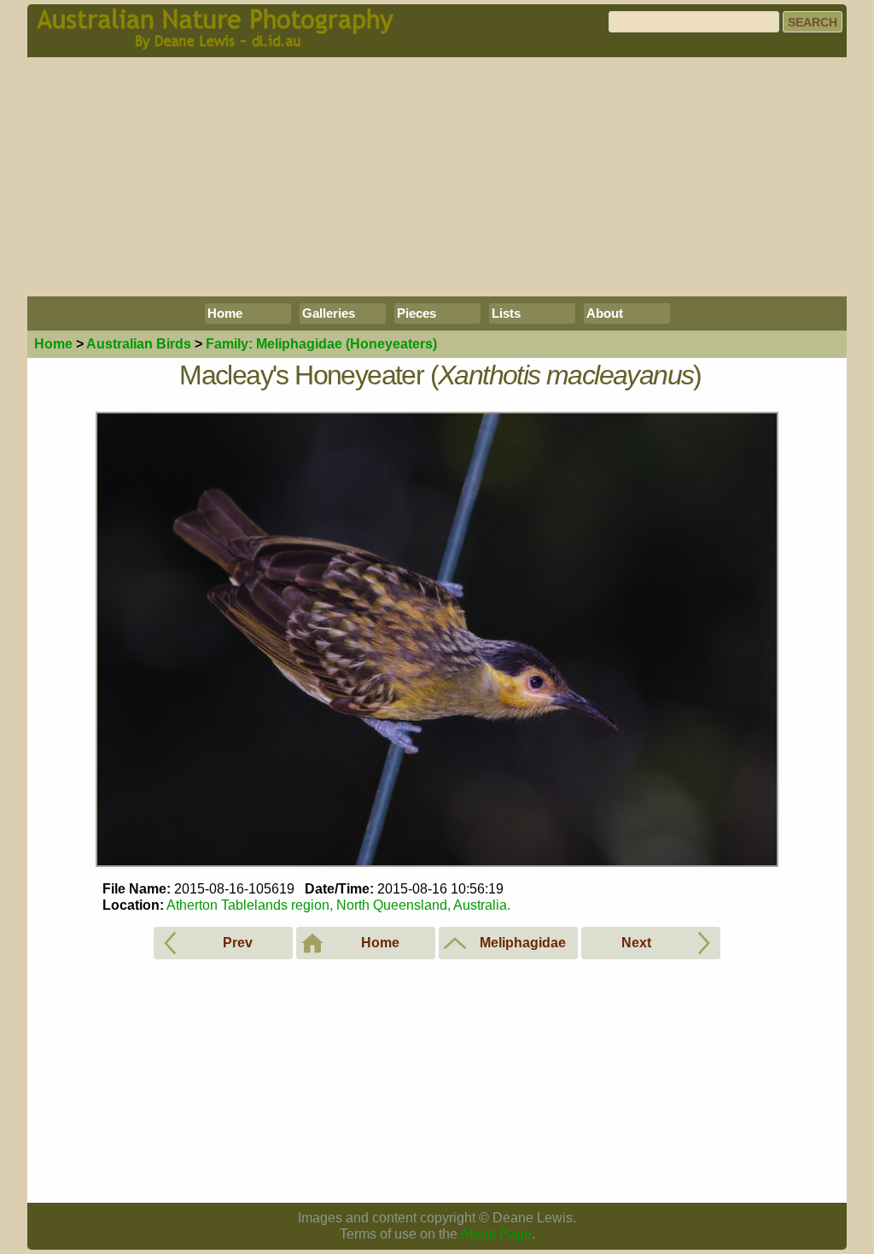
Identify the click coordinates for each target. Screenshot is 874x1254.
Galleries (328, 313)
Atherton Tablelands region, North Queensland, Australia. (338, 905)
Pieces (416, 313)
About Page (496, 1234)
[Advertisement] (437, 176)
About (604, 313)
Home (224, 313)
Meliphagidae (321, 344)
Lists (506, 313)
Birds (138, 344)
